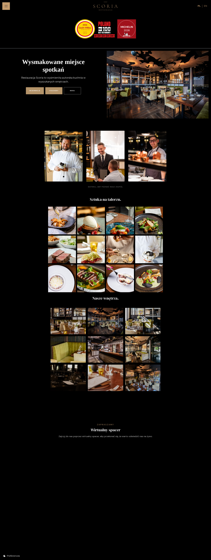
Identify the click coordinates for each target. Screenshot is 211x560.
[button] (6, 6)
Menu (72, 90)
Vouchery (53, 90)
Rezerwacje (34, 90)
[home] (105, 6)
